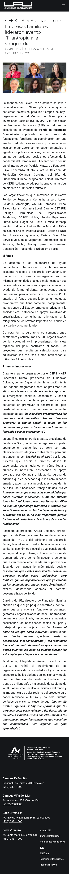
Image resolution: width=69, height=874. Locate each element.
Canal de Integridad (50, 836)
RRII (42, 847)
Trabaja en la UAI (48, 864)
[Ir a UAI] (13, 5)
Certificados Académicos (52, 841)
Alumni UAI (45, 830)
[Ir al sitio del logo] (33, 5)
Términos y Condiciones (52, 859)
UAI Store (44, 853)
